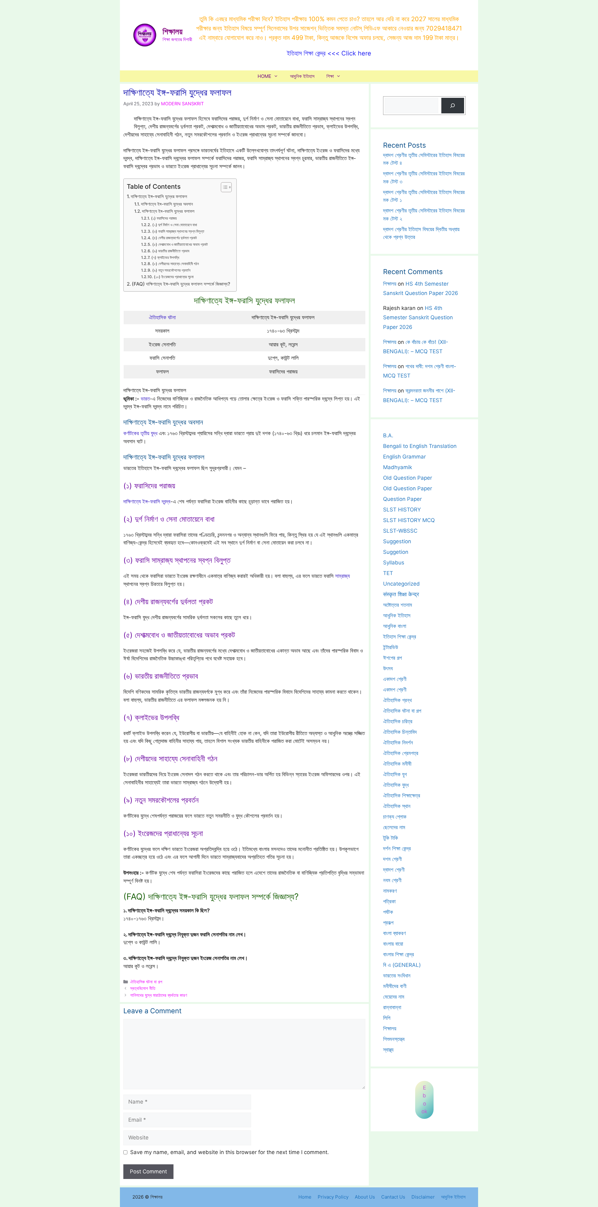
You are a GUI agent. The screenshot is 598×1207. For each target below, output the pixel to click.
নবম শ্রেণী (392, 880)
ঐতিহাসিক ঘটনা (162, 317)
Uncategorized (401, 584)
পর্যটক (388, 912)
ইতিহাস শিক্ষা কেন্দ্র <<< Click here (329, 53)
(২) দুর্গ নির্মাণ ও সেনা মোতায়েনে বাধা (174, 224)
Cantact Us (393, 1197)
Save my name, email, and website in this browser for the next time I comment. (229, 1152)
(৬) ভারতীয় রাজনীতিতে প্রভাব (170, 251)
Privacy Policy (333, 1197)
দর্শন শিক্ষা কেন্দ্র (397, 848)
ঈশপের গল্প (392, 658)
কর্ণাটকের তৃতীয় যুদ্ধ (140, 433)
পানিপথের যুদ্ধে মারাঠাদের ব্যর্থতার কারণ (158, 995)
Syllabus (393, 562)
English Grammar (404, 457)
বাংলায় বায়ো (393, 944)
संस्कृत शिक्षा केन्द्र (401, 594)
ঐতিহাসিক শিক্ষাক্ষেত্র (401, 795)
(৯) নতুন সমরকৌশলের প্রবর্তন (171, 270)
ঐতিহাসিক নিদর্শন (398, 742)
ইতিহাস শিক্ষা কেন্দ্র (399, 637)
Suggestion (397, 541)
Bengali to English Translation (420, 446)
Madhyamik (397, 467)
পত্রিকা (389, 901)
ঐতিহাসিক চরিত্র (397, 721)
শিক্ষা (330, 76)
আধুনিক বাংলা (394, 626)
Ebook (424, 1100)
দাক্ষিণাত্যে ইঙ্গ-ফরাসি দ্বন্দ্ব (146, 501)
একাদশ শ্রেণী (394, 679)
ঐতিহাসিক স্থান (397, 806)
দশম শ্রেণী (392, 859)
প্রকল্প (388, 923)
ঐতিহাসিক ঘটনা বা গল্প (146, 981)
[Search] (452, 106)
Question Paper (402, 499)
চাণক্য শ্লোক (394, 817)
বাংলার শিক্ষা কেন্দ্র (398, 954)
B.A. (388, 435)
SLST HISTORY (402, 509)
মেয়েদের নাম (393, 997)
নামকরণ (390, 891)
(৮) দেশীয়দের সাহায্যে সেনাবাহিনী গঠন (175, 263)
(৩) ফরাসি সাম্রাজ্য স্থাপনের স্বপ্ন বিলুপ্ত (178, 231)
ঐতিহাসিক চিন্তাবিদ (400, 732)
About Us (365, 1197)
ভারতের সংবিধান (397, 975)
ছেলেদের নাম (394, 827)
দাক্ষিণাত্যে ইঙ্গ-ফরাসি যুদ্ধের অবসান (167, 204)
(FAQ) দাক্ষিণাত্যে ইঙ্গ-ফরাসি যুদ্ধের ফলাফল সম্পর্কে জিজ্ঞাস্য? (181, 284)
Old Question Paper (407, 478)
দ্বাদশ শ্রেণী (394, 870)
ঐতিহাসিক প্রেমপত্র (400, 753)
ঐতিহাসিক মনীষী (397, 764)
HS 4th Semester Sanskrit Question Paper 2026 (418, 317)
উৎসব (388, 668)
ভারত (145, 399)
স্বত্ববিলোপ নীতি (142, 988)
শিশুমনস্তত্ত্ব (394, 1039)
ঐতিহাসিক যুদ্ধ (396, 785)
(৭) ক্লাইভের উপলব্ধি (165, 257)
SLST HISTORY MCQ (409, 520)
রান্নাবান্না (392, 1007)
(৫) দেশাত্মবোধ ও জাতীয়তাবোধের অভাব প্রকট (179, 244)
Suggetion (395, 552)
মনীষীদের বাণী (394, 986)
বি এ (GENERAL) (402, 965)
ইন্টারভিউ (390, 647)
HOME (264, 76)
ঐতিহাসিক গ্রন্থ (397, 700)
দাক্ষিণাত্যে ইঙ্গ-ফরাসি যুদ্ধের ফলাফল (159, 196)
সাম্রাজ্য (342, 576)
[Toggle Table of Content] (223, 187)
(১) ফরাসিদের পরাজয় (163, 218)
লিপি (386, 1018)
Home (304, 1197)
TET (388, 573)
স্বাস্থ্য (388, 1050)
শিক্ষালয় (173, 31)
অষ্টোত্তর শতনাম (397, 605)
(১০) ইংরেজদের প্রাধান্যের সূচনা (173, 276)
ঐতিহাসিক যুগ (395, 774)
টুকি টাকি (390, 838)
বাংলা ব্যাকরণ (394, 933)
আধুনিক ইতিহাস (302, 76)
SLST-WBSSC (400, 531)
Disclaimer (423, 1197)
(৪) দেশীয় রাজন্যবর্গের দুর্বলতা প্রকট (174, 237)
